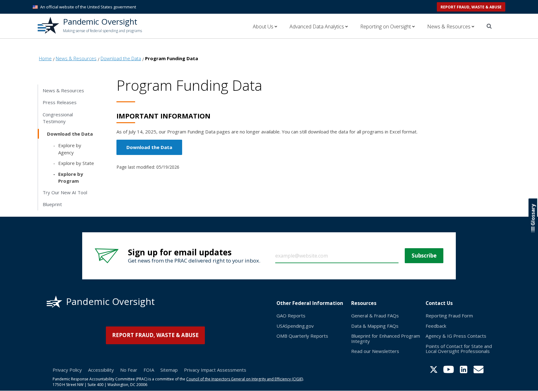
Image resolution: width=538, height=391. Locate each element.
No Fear (128, 370)
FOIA (149, 370)
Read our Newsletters (375, 351)
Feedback (436, 326)
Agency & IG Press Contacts (456, 336)
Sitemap (169, 370)
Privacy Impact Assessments (215, 370)
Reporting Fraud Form (449, 315)
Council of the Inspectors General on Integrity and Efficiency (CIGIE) (244, 379)
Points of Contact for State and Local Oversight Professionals (459, 349)
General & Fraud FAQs (375, 315)
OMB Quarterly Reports (302, 336)
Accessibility (101, 370)
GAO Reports (290, 315)
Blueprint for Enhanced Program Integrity (385, 338)
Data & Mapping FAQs (375, 326)
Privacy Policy (67, 370)
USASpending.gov (295, 326)
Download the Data (149, 147)
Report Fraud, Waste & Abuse (471, 7)
